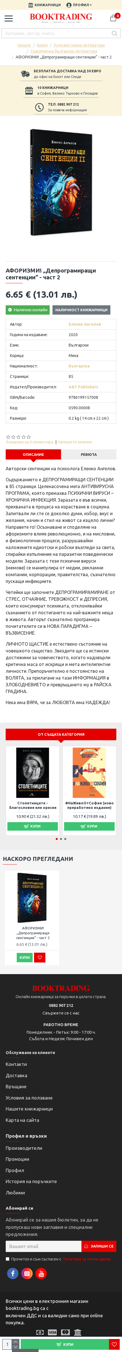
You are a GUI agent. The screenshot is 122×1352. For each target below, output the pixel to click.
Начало (24, 45)
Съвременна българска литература (63, 51)
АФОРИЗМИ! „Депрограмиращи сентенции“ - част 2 (33, 933)
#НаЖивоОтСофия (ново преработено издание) (89, 805)
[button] (57, 839)
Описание (33, 454)
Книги (42, 45)
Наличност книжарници (81, 310)
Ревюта (89, 454)
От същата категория (61, 734)
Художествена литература (79, 45)
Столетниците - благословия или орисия (32, 805)
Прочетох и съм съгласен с (61, 1259)
